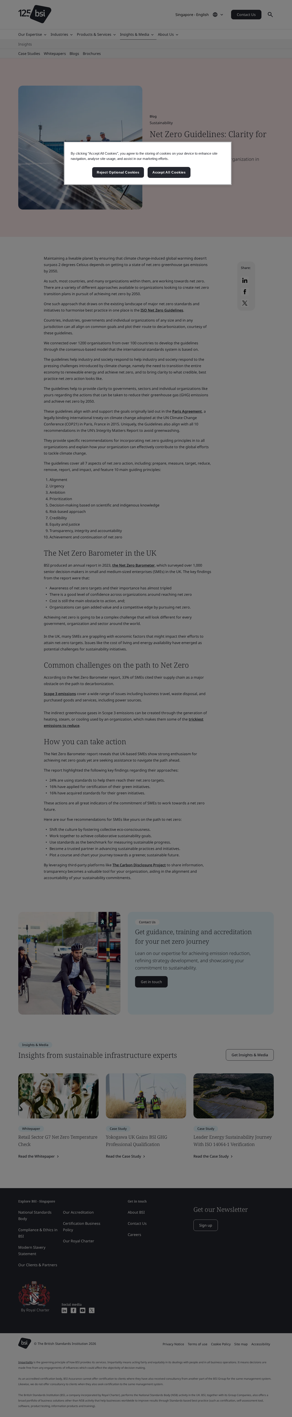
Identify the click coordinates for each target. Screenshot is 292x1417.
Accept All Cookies (169, 172)
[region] (148, 163)
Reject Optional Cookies (118, 172)
